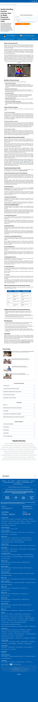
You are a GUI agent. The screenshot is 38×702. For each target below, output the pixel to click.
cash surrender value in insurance (8, 445)
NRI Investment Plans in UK (5, 610)
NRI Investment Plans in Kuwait (6, 599)
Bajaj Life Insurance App (4, 664)
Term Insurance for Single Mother (6, 556)
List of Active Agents (4, 656)
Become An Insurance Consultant (9, 482)
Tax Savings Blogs (31, 641)
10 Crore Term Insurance (4, 532)
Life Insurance (10, 523)
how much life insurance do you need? (28, 453)
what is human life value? (19, 449)
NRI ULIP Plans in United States (30, 582)
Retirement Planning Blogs (12, 643)
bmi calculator (11, 447)
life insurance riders (34, 449)
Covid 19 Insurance (4, 523)
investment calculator (4, 449)
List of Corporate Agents (5, 622)
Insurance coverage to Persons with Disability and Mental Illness (10, 624)
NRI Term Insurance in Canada (5, 564)
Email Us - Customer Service (5, 649)
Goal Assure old (23, 523)
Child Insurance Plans (4, 521)
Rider (18, 521)
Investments (7, 4)
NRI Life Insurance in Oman (16, 588)
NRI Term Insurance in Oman (5, 590)
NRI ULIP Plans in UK (22, 610)
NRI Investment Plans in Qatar (5, 593)
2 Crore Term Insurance (30, 532)
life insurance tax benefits (27, 449)
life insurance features (17, 447)
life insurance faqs (6, 451)
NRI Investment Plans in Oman (5, 588)
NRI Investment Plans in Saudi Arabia (6, 573)
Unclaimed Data (3, 652)
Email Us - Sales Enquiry (28, 647)
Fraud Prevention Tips (16, 497)
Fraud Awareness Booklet (23, 497)
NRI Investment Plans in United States (7, 582)
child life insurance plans (5, 447)
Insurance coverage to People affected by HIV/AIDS (17, 622)
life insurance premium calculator (21, 443)
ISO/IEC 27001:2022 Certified (16, 664)
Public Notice (32, 620)
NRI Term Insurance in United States (6, 584)
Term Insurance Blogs (4, 641)
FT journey (28, 523)
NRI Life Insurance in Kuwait (16, 599)
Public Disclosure (3, 620)
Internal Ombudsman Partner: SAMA (27, 482)
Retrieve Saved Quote (4, 525)
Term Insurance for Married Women (28, 554)
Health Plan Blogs (20, 643)
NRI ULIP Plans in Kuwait (25, 599)
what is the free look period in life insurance (28, 445)
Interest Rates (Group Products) (23, 620)
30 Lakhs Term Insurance (23, 545)
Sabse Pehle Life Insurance (31, 497)
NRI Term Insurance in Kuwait (5, 601)
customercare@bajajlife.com (7, 508)
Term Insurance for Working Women (16, 554)
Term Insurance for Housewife (28, 556)
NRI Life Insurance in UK (14, 610)
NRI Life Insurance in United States (19, 582)
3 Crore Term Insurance (21, 532)
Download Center (20, 626)
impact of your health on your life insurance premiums (27, 451)
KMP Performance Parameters (12, 620)
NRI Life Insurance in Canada (16, 562)
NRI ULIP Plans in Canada (25, 562)
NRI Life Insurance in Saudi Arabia (18, 573)
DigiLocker (26, 626)
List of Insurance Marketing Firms (6, 658)
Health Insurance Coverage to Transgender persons (9, 626)
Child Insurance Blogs (24, 641)
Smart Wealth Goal (17, 523)
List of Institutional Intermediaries (30, 656)
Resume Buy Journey (12, 525)
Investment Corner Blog (27, 643)
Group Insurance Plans (12, 521)
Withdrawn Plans (33, 521)
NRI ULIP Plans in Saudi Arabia (29, 573)
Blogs (4, 4)
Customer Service (4, 647)
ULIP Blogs (18, 641)
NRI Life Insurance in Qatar (16, 593)
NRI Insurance (22, 521)
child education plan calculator (17, 445)
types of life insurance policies (32, 447)
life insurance (25, 160)
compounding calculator (13, 443)
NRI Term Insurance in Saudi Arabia (6, 575)
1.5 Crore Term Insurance (5, 534)
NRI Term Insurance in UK (30, 610)
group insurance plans (24, 447)
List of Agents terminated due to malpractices (16, 656)
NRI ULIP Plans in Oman (24, 588)
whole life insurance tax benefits (8, 453)
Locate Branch (13, 649)
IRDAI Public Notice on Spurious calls (7, 497)
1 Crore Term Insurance (13, 534)
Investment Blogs (4, 643)
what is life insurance (30, 443)
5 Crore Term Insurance (13, 532)
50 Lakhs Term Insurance (14, 545)
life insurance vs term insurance (18, 453)
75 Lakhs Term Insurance (5, 545)
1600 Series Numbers (32, 626)
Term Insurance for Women (5, 554)
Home (1, 4)
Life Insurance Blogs (12, 641)
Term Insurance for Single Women (18, 556)
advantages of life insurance (11, 449)
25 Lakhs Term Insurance (31, 545)
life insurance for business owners (14, 451)
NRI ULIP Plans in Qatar (24, 593)
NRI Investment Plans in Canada (6, 562)
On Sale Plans (28, 521)
